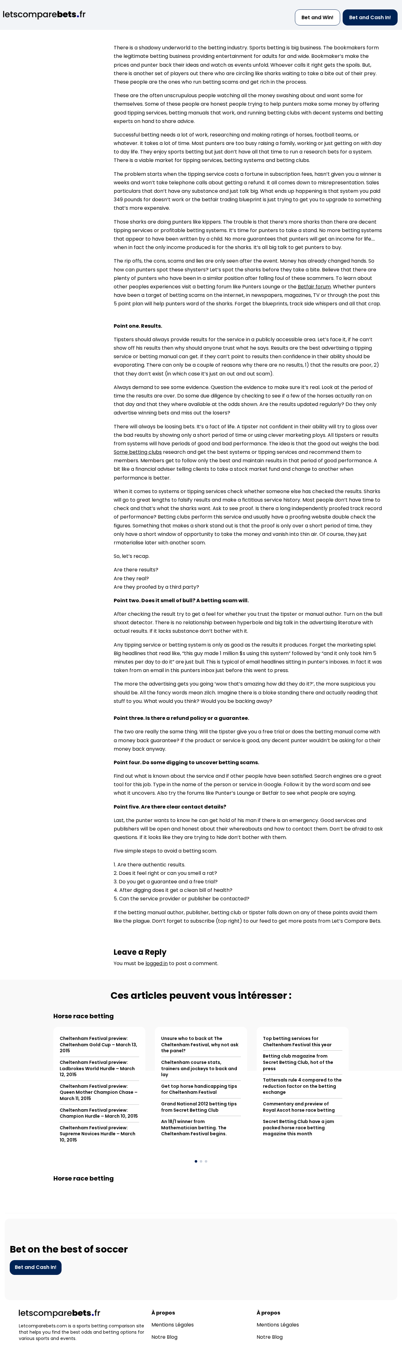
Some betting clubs (138, 452)
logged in (156, 963)
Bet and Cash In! (370, 17)
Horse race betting (83, 1016)
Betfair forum (314, 286)
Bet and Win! (318, 17)
